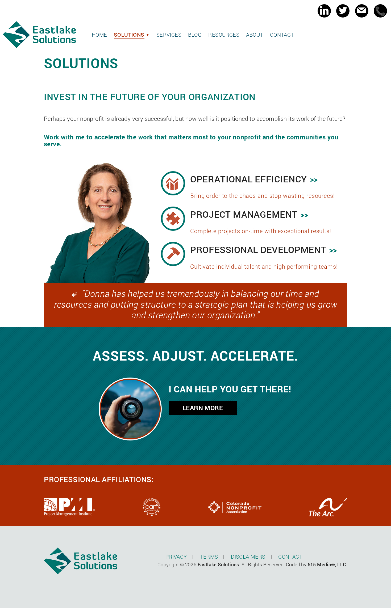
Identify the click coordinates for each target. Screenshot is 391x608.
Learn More (202, 408)
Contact (282, 34)
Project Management (243, 214)
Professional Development (258, 249)
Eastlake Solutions (218, 564)
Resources (223, 34)
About (254, 34)
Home (99, 34)
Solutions (129, 34)
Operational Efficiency (248, 179)
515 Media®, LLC (327, 564)
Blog (195, 34)
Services (168, 34)
